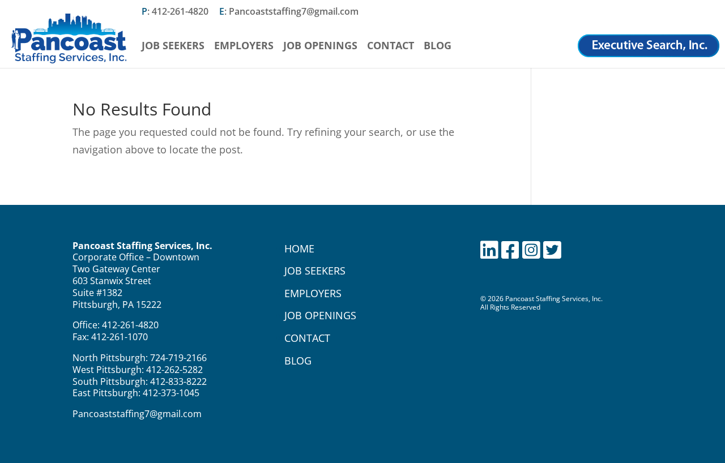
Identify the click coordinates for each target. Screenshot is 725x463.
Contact (390, 46)
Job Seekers (173, 46)
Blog (437, 46)
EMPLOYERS (313, 293)
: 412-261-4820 (175, 12)
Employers (244, 46)
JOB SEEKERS (315, 270)
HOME (299, 248)
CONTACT (307, 338)
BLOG (298, 360)
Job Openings (320, 46)
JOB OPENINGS (320, 315)
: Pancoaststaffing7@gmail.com (289, 12)
